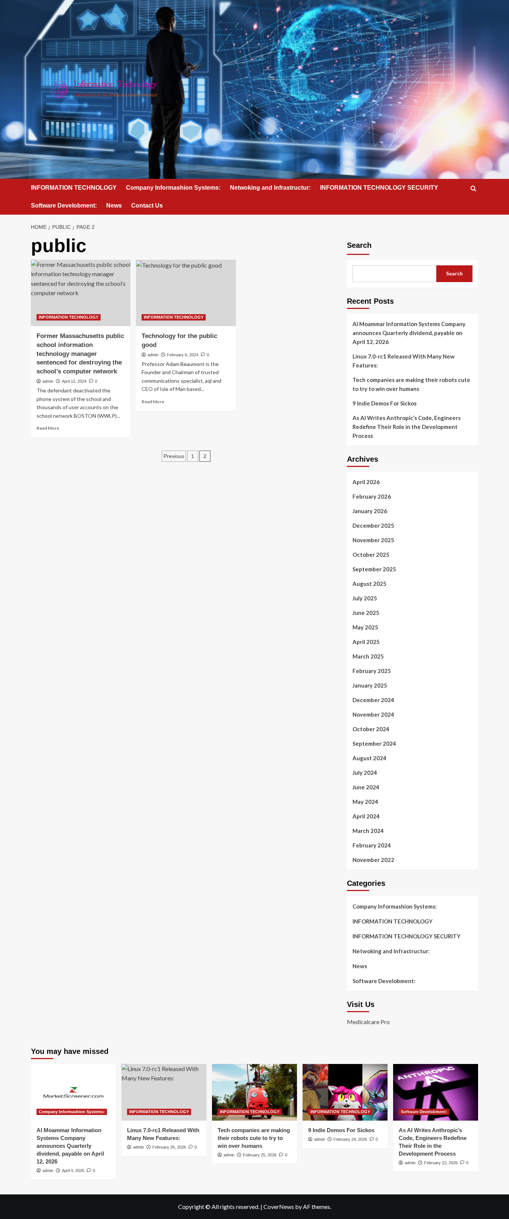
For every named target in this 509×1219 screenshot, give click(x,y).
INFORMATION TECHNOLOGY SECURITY (379, 187)
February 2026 (371, 496)
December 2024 (373, 700)
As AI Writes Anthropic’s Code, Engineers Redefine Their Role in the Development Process (406, 426)
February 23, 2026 (441, 1162)
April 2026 (366, 482)
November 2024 (373, 714)
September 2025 (374, 569)
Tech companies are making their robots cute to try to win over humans (411, 384)
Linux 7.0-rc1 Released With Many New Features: (403, 361)
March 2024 (368, 830)
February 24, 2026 (350, 1139)
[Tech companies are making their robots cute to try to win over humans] (254, 1092)
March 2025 (368, 656)
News (114, 205)
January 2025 (369, 685)
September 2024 (374, 743)
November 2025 (373, 540)
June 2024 (365, 787)
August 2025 (369, 583)
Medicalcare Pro (368, 1021)
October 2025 (370, 554)
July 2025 (364, 598)
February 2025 (371, 670)
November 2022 (373, 859)
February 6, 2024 (182, 355)
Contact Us (147, 205)
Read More (48, 428)
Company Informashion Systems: (173, 187)
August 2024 (369, 758)
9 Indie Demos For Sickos (384, 403)
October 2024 (370, 729)
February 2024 (371, 845)
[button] (473, 188)
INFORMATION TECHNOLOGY (74, 187)
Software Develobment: (64, 205)
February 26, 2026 (169, 1147)
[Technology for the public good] (185, 293)
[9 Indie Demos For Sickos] (345, 1092)
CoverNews (278, 1206)
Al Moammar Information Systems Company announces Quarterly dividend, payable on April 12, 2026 (408, 332)
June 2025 (365, 612)
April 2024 (366, 816)
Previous (174, 456)
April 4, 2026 (73, 1170)
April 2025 (366, 641)
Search (359, 245)
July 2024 (364, 772)
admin (47, 381)
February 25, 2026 (259, 1155)
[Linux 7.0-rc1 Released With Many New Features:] (163, 1092)
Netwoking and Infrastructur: (270, 187)
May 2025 (365, 627)
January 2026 (369, 511)
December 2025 (373, 525)
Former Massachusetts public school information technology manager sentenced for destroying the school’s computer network (80, 353)
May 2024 (365, 801)
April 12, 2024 (74, 381)
